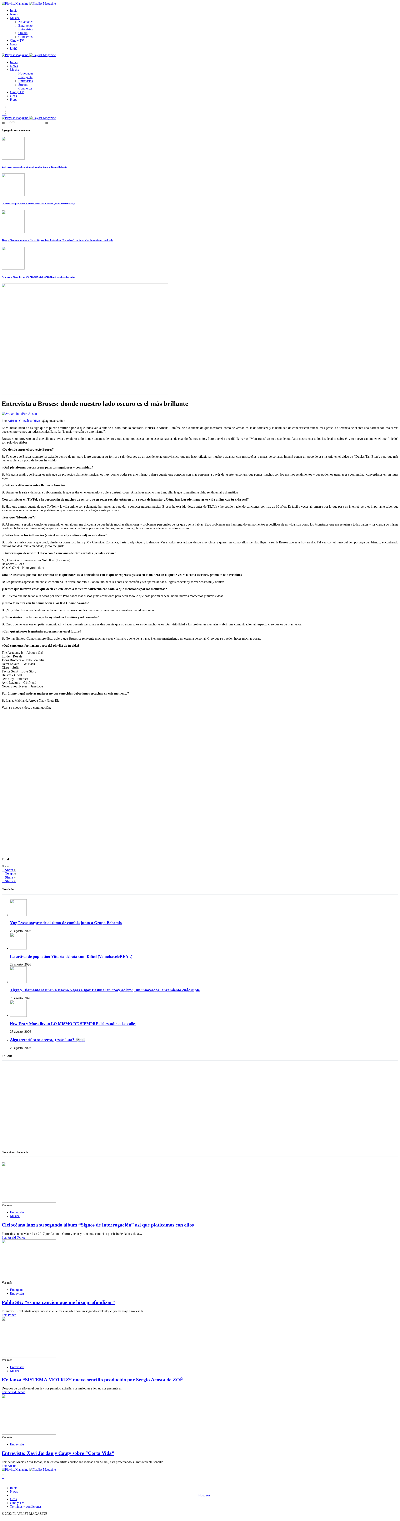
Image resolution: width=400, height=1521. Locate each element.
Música (15, 18)
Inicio (14, 10)
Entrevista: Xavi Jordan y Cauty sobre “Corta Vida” (58, 1453)
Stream (23, 33)
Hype (13, 48)
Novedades (25, 22)
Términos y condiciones (25, 1506)
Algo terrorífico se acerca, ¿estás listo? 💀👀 (47, 1040)
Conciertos (25, 37)
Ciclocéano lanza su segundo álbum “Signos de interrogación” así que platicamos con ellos (98, 1225)
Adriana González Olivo (24, 420)
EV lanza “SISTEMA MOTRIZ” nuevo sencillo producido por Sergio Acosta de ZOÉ (92, 1379)
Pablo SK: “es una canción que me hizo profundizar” (58, 1302)
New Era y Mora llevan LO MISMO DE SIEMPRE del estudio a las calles (38, 277)
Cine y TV (17, 40)
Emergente (25, 25)
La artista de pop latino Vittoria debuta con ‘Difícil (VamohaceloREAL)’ (38, 203)
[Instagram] (3, 1480)
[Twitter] (3, 1477)
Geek (13, 44)
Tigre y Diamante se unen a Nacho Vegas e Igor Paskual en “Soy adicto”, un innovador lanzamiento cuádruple (57, 240)
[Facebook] (3, 1473)
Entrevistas (25, 29)
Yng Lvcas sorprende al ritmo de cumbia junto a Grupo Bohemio (34, 167)
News (14, 14)
